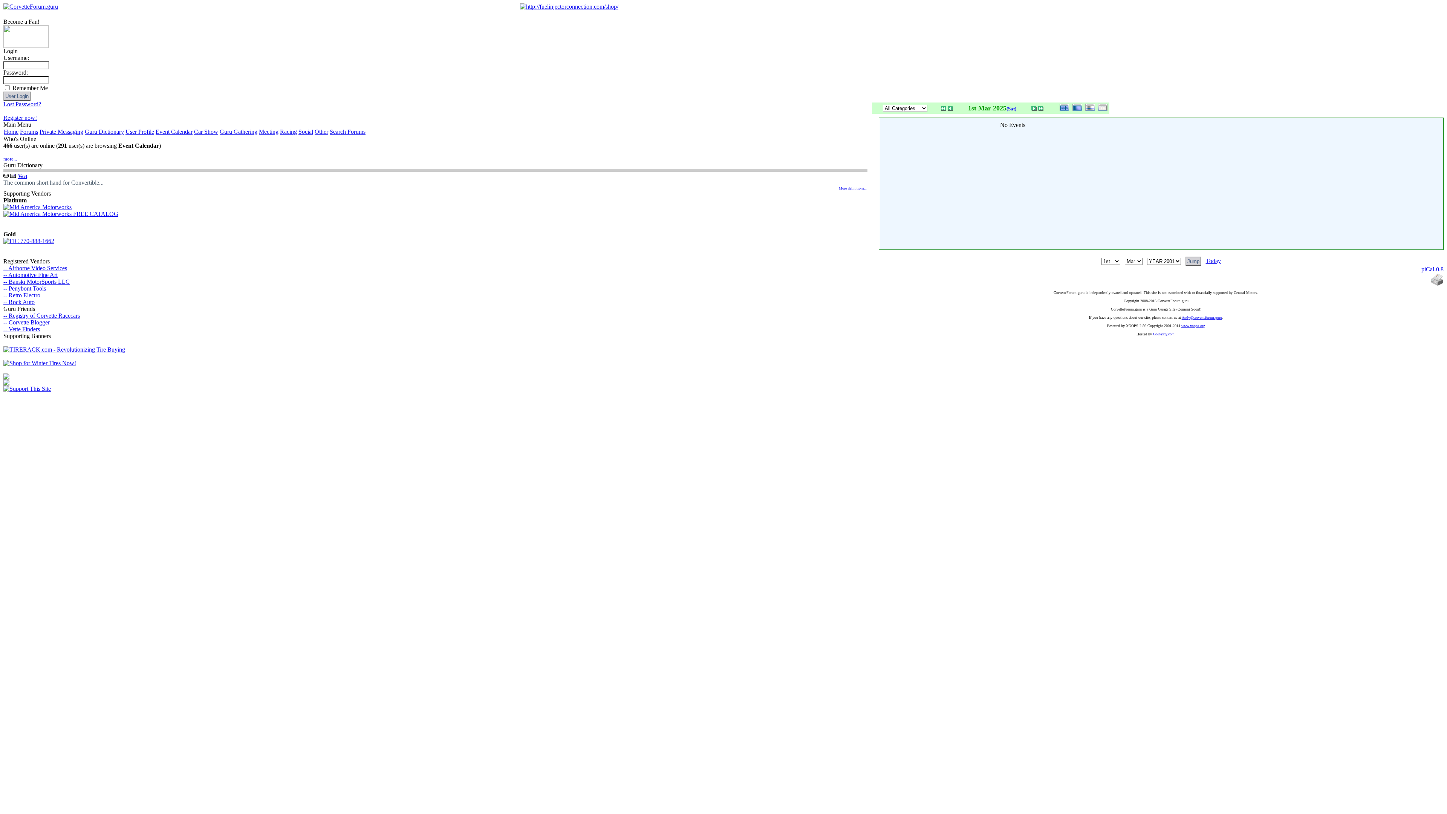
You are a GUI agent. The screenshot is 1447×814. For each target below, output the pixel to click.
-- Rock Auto (19, 302)
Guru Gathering (238, 132)
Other (321, 132)
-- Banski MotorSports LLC (36, 281)
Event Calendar (174, 132)
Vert (22, 176)
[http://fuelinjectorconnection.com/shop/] (569, 6)
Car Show (206, 132)
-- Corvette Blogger (26, 322)
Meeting (268, 132)
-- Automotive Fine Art (30, 275)
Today (1213, 261)
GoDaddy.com (1164, 334)
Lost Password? (22, 104)
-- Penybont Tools (24, 288)
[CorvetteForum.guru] (30, 6)
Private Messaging (61, 132)
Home (11, 132)
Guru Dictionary (104, 132)
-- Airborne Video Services (35, 268)
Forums (29, 132)
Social (305, 132)
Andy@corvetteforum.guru (1202, 317)
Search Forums (348, 132)
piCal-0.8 (1432, 269)
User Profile (139, 132)
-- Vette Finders (21, 329)
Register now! (20, 118)
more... (10, 159)
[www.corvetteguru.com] (26, 46)
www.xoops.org (1193, 326)
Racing (288, 132)
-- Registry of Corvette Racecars (41, 315)
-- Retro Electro (21, 295)
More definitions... (853, 188)
